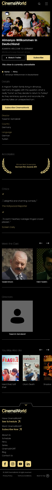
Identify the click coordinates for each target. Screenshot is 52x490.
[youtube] (20, 464)
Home (7, 72)
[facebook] (5, 464)
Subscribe (38, 57)
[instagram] (13, 464)
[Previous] (40, 243)
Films (15, 72)
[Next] (47, 243)
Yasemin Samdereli (11, 119)
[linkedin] (28, 464)
